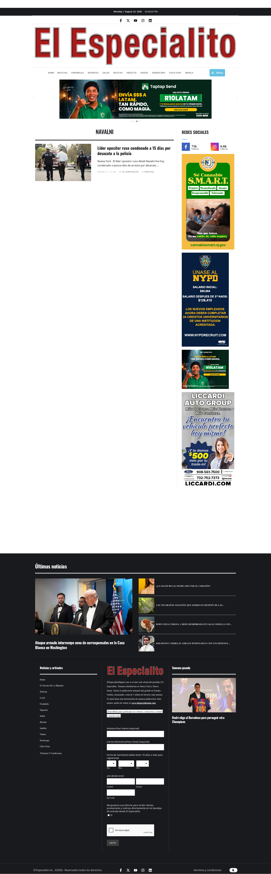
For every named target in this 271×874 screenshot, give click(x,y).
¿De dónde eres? (115, 775)
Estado (139, 786)
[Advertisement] (126, 521)
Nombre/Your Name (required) (123, 728)
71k (194, 146)
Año (138, 768)
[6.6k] (215, 147)
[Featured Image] (83, 606)
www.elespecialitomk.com (144, 703)
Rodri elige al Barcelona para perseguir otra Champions (198, 719)
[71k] (186, 147)
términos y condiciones (207, 870)
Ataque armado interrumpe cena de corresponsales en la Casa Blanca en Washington (79, 645)
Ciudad (110, 786)
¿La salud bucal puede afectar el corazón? (183, 586)
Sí (111, 815)
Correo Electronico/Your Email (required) (128, 741)
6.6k (223, 146)
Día (108, 768)
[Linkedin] (150, 20)
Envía (113, 843)
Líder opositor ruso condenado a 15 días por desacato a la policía (134, 150)
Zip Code (110, 797)
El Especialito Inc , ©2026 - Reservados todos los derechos (68, 870)
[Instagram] (143, 20)
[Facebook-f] (120, 20)
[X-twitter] (128, 20)
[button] (34, 98)
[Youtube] (135, 20)
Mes (120, 768)
